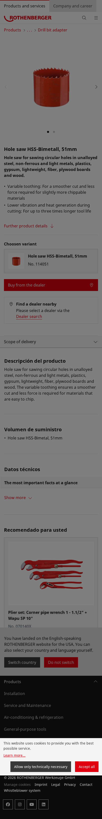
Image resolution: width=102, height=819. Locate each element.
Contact (86, 784)
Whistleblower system (22, 790)
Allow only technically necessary (40, 766)
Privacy (70, 784)
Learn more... (14, 755)
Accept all (87, 766)
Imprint (41, 784)
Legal (55, 784)
